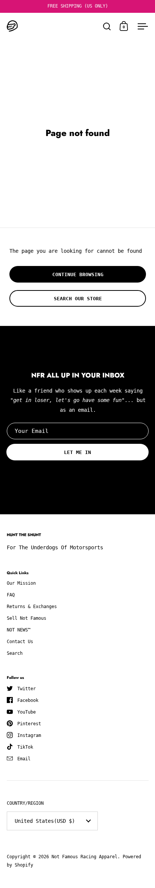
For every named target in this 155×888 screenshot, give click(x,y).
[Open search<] (107, 26)
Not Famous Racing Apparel (84, 856)
